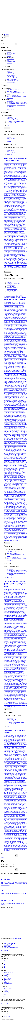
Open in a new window (17, 938)
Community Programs (12, 91)
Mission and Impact (11, 53)
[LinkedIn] (4, 967)
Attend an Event (10, 76)
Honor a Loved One (11, 118)
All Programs (10, 98)
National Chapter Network (13, 89)
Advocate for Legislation (12, 80)
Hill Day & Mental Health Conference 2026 (17, 103)
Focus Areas (7, 88)
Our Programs (7, 974)
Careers (8, 71)
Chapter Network (8, 988)
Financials (9, 56)
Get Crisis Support (11, 82)
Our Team (9, 54)
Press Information (8, 983)
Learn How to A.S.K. (12, 79)
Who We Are (7, 50)
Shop (8, 125)
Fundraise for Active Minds (13, 119)
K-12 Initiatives (10, 106)
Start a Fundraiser (11, 75)
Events (5, 990)
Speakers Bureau (11, 107)
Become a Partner (11, 124)
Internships (9, 72)
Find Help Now (4, 1003)
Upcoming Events (11, 61)
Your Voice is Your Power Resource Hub (16, 102)
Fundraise (6, 991)
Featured (6, 99)
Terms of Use (7, 1013)
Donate (7, 34)
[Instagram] (4, 960)
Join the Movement (8, 69)
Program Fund (10, 101)
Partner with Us (7, 992)
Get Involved (7, 115)
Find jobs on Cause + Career (13, 73)
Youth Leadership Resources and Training (16, 96)
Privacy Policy (7, 1016)
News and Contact (8, 57)
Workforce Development (12, 95)
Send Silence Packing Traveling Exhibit (16, 105)
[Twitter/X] (4, 966)
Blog (8, 60)
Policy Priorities (7, 978)
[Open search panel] (2, 853)
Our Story (9, 52)
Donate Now (10, 117)
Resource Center (7, 979)
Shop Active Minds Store (12, 77)
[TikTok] (4, 963)
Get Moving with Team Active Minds (15, 121)
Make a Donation (5, 950)
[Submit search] (16, 44)
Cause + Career (10, 109)
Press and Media (10, 59)
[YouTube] (4, 964)
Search (7, 36)
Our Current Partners (11, 122)
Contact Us (9, 63)
